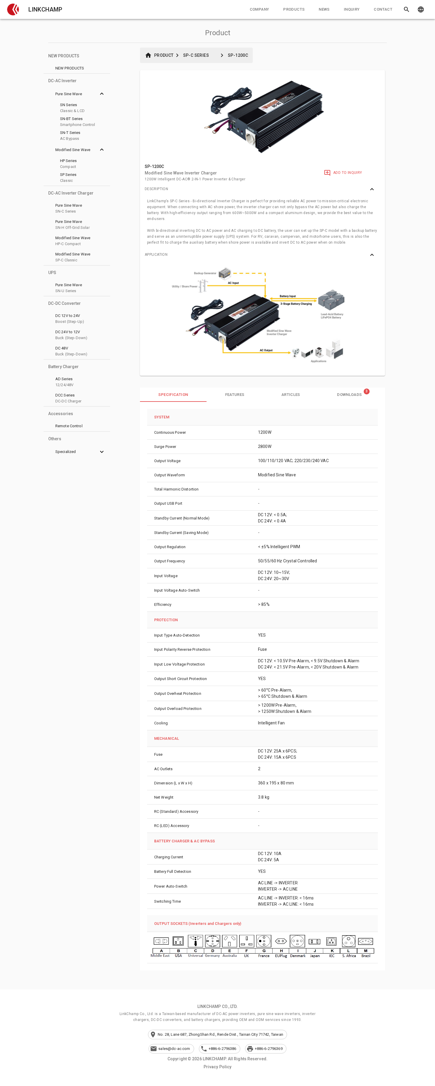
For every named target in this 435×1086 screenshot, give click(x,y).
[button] (13, 9)
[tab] (259, 9)
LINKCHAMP (45, 9)
